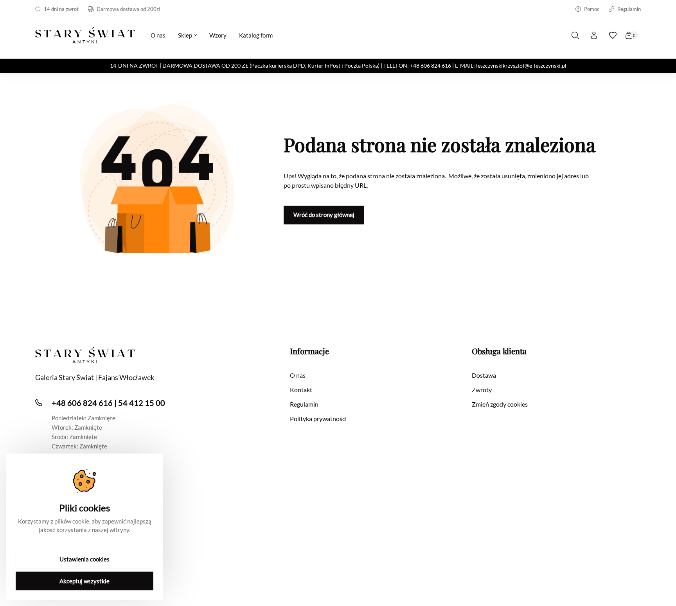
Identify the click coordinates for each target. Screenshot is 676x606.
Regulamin (629, 9)
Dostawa (484, 375)
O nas (298, 375)
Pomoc (591, 9)
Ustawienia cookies (84, 559)
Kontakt (301, 389)
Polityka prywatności (318, 418)
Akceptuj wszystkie (84, 580)
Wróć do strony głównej (323, 214)
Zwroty (482, 389)
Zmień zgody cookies (500, 404)
